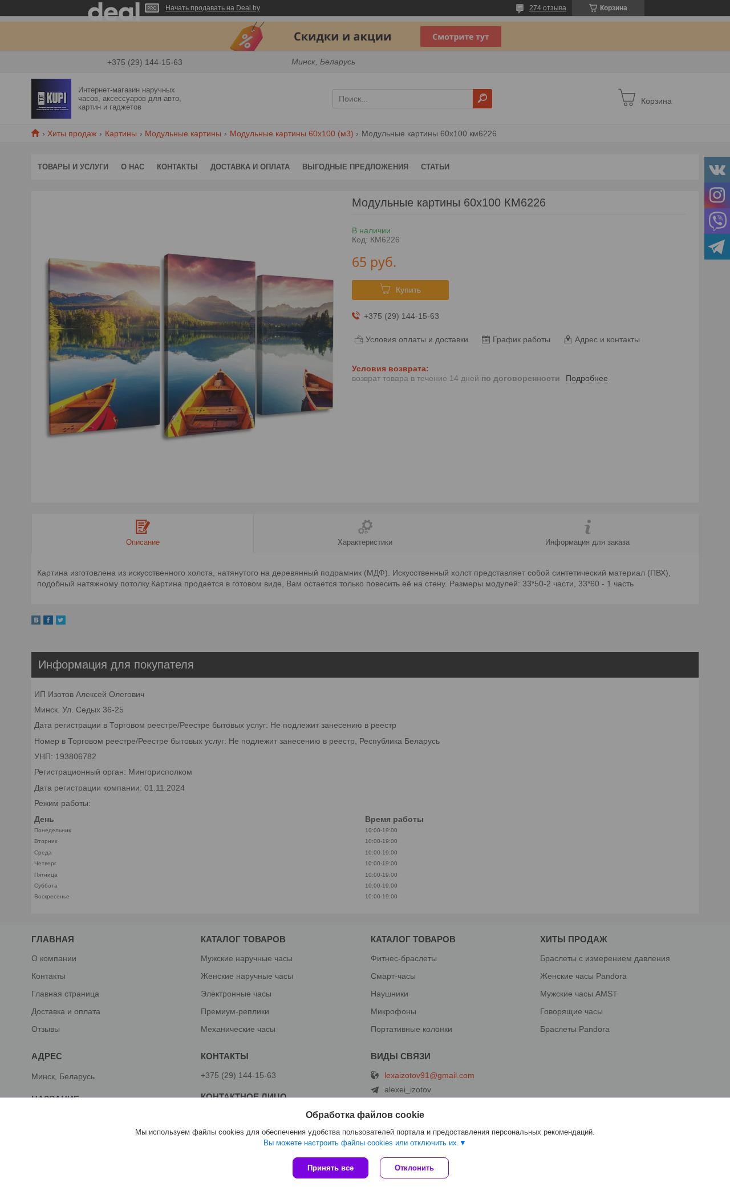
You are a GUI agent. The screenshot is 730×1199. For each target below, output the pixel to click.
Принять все (330, 1168)
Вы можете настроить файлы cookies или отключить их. (361, 1143)
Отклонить (414, 1168)
